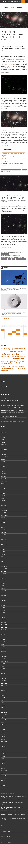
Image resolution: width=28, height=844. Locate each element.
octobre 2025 (3, 454)
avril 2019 (3, 644)
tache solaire (3, 366)
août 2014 (3, 780)
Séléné (22, 364)
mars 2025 (3, 471)
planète (7, 361)
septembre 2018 (4, 661)
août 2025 (3, 459)
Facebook (22, 163)
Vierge (25, 62)
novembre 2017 (4, 685)
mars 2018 (3, 675)
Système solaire (18, 364)
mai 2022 (3, 554)
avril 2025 (3, 469)
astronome (12, 348)
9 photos (9, 309)
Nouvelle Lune (22, 356)
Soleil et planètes (4, 386)
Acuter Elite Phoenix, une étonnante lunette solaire (11, 400)
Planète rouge (13, 361)
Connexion (3, 828)
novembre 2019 (4, 627)
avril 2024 (3, 498)
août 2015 (3, 751)
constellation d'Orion (9, 350)
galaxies (24, 169)
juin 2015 (3, 756)
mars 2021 (3, 588)
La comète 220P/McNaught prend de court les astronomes (13, 405)
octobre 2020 (3, 600)
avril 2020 (3, 615)
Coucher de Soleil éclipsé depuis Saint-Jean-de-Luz (11, 407)
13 (14, 332)
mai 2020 (3, 612)
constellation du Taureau (5, 351)
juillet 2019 (3, 636)
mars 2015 (3, 763)
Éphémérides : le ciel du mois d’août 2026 (9, 416)
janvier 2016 (3, 739)
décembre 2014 (4, 770)
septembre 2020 (4, 602)
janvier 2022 (3, 563)
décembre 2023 (4, 507)
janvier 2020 (3, 622)
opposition (3, 361)
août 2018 (3, 663)
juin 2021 (3, 580)
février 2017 (3, 707)
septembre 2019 (4, 632)
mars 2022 (3, 559)
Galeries (6, 267)
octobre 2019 (3, 629)
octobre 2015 (3, 746)
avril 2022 (3, 556)
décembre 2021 (4, 566)
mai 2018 (3, 671)
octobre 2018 (3, 658)
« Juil (2, 339)
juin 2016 (3, 727)
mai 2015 (3, 758)
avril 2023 (3, 527)
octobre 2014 (3, 775)
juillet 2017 (3, 695)
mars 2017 (3, 705)
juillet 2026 (3, 432)
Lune (18, 354)
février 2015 (3, 766)
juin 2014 (3, 785)
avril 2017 (3, 702)
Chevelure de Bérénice (9, 64)
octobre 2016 (3, 717)
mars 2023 (3, 529)
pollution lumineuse (5, 363)
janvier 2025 (3, 476)
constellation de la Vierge (7, 257)
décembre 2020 (4, 595)
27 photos (9, 285)
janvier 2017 (3, 710)
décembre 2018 (4, 654)
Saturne (13, 363)
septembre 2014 (4, 778)
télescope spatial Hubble (16, 366)
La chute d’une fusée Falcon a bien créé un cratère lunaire (13, 402)
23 (25, 334)
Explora (2, 804)
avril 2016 (3, 731)
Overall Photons (10, 130)
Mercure (14, 356)
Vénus (9, 368)
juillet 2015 (3, 753)
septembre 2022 (4, 544)
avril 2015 (3, 761)
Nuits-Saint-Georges (5, 359)
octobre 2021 (3, 571)
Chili (24, 348)
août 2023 (3, 517)
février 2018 (3, 678)
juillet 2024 (3, 490)
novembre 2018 (4, 656)
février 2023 (3, 532)
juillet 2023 (3, 520)
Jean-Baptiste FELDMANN (14, 42)
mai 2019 (3, 641)
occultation (11, 359)
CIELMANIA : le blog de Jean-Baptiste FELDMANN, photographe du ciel (11, 1)
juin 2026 (3, 434)
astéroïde (16, 348)
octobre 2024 (3, 483)
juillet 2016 (3, 724)
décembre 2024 (4, 478)
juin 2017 (3, 697)
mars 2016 (3, 734)
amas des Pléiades (5, 348)
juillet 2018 (3, 666)
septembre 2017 (4, 690)
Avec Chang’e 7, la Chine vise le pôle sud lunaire (11, 398)
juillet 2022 (3, 549)
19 (10, 334)
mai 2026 (3, 437)
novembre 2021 (4, 568)
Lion (20, 62)
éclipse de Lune (15, 368)
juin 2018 (3, 668)
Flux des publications (5, 831)
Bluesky (4, 165)
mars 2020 (3, 617)
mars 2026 (3, 442)
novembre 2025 (4, 451)
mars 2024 (3, 500)
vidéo (23, 366)
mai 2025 (3, 466)
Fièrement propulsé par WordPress (7, 842)
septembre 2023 (4, 515)
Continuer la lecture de (7, 247)
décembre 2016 (4, 712)
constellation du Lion (19, 257)
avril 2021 (3, 585)
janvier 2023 (3, 534)
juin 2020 (3, 610)
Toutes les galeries (5, 318)
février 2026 (3, 444)
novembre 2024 (4, 481)
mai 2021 (3, 583)
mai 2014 (3, 787)
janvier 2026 (3, 447)
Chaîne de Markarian (16, 169)
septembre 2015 (4, 748)
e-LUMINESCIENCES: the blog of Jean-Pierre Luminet (12, 802)
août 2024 (3, 488)
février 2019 (3, 649)
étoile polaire (6, 370)
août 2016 (3, 722)
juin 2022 (3, 551)
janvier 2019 (3, 651)
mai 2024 (3, 495)
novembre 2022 (4, 539)
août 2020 (3, 605)
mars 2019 (3, 646)
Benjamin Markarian (6, 169)
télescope (8, 366)
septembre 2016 (4, 719)
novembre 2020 (4, 598)
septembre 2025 (4, 456)
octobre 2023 (3, 512)
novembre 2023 (4, 510)
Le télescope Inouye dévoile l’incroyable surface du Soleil (12, 410)
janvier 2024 (3, 505)
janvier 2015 (3, 768)
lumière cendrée (11, 354)
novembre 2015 (4, 744)
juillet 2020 (3, 607)
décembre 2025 (4, 449)
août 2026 (3, 430)
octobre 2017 (3, 688)
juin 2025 (3, 464)
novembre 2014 (4, 773)
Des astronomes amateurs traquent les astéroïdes (13, 152)
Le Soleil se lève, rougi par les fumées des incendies (11, 418)
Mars (10, 356)
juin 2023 (3, 522)
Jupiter (4, 354)
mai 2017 (3, 700)
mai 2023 (3, 524)
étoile (2, 370)
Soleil (18, 363)
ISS (22, 351)
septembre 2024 (4, 486)
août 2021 (3, 576)
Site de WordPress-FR (5, 836)
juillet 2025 (3, 461)
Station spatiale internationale (6, 364)
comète (2, 350)
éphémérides (22, 368)
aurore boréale (20, 348)
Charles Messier (23, 101)
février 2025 (3, 473)
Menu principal (26, 1)
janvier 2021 (3, 593)
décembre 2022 (4, 537)
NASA (18, 356)
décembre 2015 (4, 741)
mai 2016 (3, 729)
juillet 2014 (3, 783)
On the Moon (18, 359)
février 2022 (3, 561)
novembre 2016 (4, 714)
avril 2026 (3, 439)
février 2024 (3, 503)
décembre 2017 (4, 683)
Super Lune (13, 364)
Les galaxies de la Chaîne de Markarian (13, 196)
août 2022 (3, 546)
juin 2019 (3, 639)
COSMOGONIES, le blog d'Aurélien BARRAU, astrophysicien (13, 799)
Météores (3, 384)
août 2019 (3, 634)
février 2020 (3, 619)
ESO (21, 351)
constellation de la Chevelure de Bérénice (10, 255)
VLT (25, 366)
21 (17, 334)
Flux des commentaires (5, 833)
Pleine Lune (21, 361)
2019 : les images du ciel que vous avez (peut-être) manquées (14, 288)
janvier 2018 (3, 680)
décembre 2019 (4, 624)
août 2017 (3, 692)
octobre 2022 (3, 542)
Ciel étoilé (3, 29)
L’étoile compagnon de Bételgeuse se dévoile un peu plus (12, 421)
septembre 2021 (4, 573)
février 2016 (3, 736)
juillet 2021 (3, 578)
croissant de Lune (14, 351)
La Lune (2, 379)
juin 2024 (3, 493)
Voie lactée (4, 368)
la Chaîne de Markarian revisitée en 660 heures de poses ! (13, 36)
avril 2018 (3, 673)
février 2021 (3, 590)
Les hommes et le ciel (5, 389)
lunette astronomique (4, 356)
